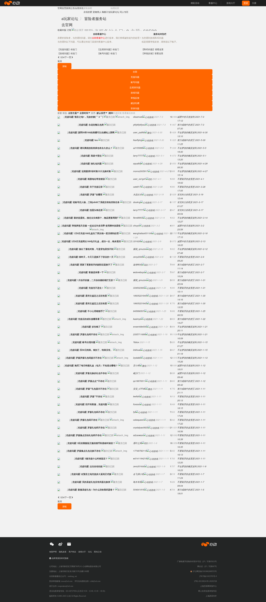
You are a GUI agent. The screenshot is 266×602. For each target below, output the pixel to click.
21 (171, 427)
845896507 (138, 311)
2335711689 (139, 334)
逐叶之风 (137, 443)
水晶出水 (137, 194)
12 (171, 357)
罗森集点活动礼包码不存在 (89, 435)
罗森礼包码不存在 (88, 334)
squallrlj (137, 163)
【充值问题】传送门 (67, 49)
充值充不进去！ (96, 287)
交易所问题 (135, 87)
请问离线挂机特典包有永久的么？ (96, 147)
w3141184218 (140, 458)
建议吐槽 (135, 103)
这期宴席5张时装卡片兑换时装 (96, 171)
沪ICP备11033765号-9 (208, 576)
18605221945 (140, 295)
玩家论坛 (115, 11)
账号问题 (135, 82)
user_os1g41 (139, 178)
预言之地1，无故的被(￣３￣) (89, 116)
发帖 (64, 66)
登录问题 (135, 108)
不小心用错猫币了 (96, 311)
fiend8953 (138, 217)
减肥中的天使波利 (186, 116)
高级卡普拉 (96, 155)
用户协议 (72, 552)
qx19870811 (139, 380)
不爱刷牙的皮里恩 (186, 178)
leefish (136, 396)
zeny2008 (138, 256)
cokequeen (138, 419)
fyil (134, 411)
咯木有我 (137, 481)
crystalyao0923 (140, 427)
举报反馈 (135, 97)
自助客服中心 (99, 33)
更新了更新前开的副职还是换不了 (96, 264)
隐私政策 (62, 552)
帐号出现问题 (88, 342)
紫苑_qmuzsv (139, 248)
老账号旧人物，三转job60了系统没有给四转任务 (96, 202)
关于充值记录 (96, 186)
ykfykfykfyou (139, 124)
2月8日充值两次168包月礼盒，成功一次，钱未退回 (96, 241)
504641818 (138, 489)
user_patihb (139, 132)
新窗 (60, 112)
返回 (60, 61)
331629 (137, 241)
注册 (254, 3)
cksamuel (137, 116)
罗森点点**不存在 (96, 380)
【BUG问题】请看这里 (152, 49)
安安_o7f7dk (139, 388)
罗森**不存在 (96, 396)
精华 (111, 112)
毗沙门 (136, 373)
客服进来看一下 (96, 272)
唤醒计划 (106, 11)
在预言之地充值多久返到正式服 (96, 474)
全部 (135, 71)
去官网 (67, 24)
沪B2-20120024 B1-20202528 (205, 581)
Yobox (136, 342)
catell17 (137, 186)
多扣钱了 (96, 326)
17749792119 (140, 450)
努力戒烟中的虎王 (186, 124)
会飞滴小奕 (138, 474)
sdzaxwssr (138, 435)
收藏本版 (62, 29)
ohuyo (136, 225)
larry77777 (138, 155)
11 (171, 334)
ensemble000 (139, 326)
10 (171, 365)
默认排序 (102, 113)
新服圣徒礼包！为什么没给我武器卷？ (96, 489)
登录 (246, 3)
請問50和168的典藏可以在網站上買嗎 (96, 132)
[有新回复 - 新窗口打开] (59, 116)
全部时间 (85, 113)
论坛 (90, 552)
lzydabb (137, 357)
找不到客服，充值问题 (96, 404)
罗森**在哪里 (96, 194)
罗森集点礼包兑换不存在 (89, 450)
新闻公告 (70, 8)
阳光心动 (97, 552)
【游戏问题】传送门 (67, 53)
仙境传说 (79, 8)
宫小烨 (136, 365)
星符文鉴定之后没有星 (96, 295)
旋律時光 (137, 264)
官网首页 (62, 8)
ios (96, 140)
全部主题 (73, 113)
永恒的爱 (87, 11)
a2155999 (138, 147)
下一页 (69, 57)
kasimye (137, 318)
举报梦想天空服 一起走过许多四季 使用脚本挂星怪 (96, 225)
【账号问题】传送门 (107, 53)
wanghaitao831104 (142, 233)
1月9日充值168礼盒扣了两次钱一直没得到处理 (96, 233)
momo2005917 (140, 171)
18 (171, 443)
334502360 (138, 287)
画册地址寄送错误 (96, 178)
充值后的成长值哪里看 (89, 318)
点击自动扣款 (96, 466)
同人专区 (124, 11)
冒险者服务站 (95, 18)
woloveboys (139, 272)
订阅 (69, 29)
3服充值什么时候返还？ (96, 458)
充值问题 (135, 76)
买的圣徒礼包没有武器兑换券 (96, 481)
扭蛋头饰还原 (96, 210)
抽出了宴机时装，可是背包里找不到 (96, 248)
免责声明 (53, 552)
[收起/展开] (77, 30)
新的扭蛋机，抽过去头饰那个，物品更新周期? (96, 217)
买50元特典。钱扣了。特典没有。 (96, 349)
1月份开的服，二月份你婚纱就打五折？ (96, 280)
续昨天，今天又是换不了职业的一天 (96, 256)
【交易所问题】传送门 (108, 49)
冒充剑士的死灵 (184, 194)
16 (171, 116)
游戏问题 (135, 92)
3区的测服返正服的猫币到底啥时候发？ (96, 443)
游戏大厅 (82, 552)
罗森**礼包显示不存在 (96, 388)
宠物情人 (97, 11)
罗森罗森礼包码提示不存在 (89, 357)
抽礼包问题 (96, 163)
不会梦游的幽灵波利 (187, 132)
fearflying (137, 140)
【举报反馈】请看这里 (152, 53)
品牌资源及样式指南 (60, 558)
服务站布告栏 (159, 33)
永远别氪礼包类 (96, 124)
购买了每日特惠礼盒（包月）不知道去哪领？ (96, 365)
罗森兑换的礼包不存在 (96, 373)
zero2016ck (139, 466)
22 (171, 233)
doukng (136, 202)
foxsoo (136, 404)
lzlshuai (136, 349)
